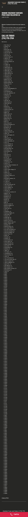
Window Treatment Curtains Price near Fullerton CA (12, 14)
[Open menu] (2, 7)
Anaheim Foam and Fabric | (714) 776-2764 (17, 3)
